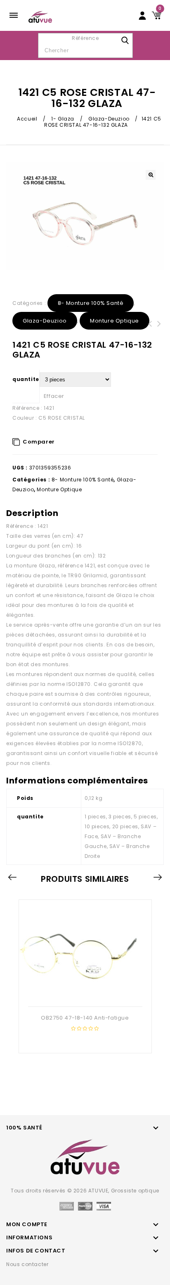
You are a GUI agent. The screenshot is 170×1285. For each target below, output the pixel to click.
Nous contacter (27, 1264)
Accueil (27, 118)
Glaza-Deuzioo (109, 118)
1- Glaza (62, 118)
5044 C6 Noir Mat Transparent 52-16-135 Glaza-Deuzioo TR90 (150, 334)
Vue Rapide (84, 993)
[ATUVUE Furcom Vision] (40, 16)
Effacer (54, 396)
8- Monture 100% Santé (91, 303)
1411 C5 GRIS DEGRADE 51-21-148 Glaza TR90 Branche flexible (159, 334)
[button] (151, 175)
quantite (25, 379)
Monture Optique (114, 321)
